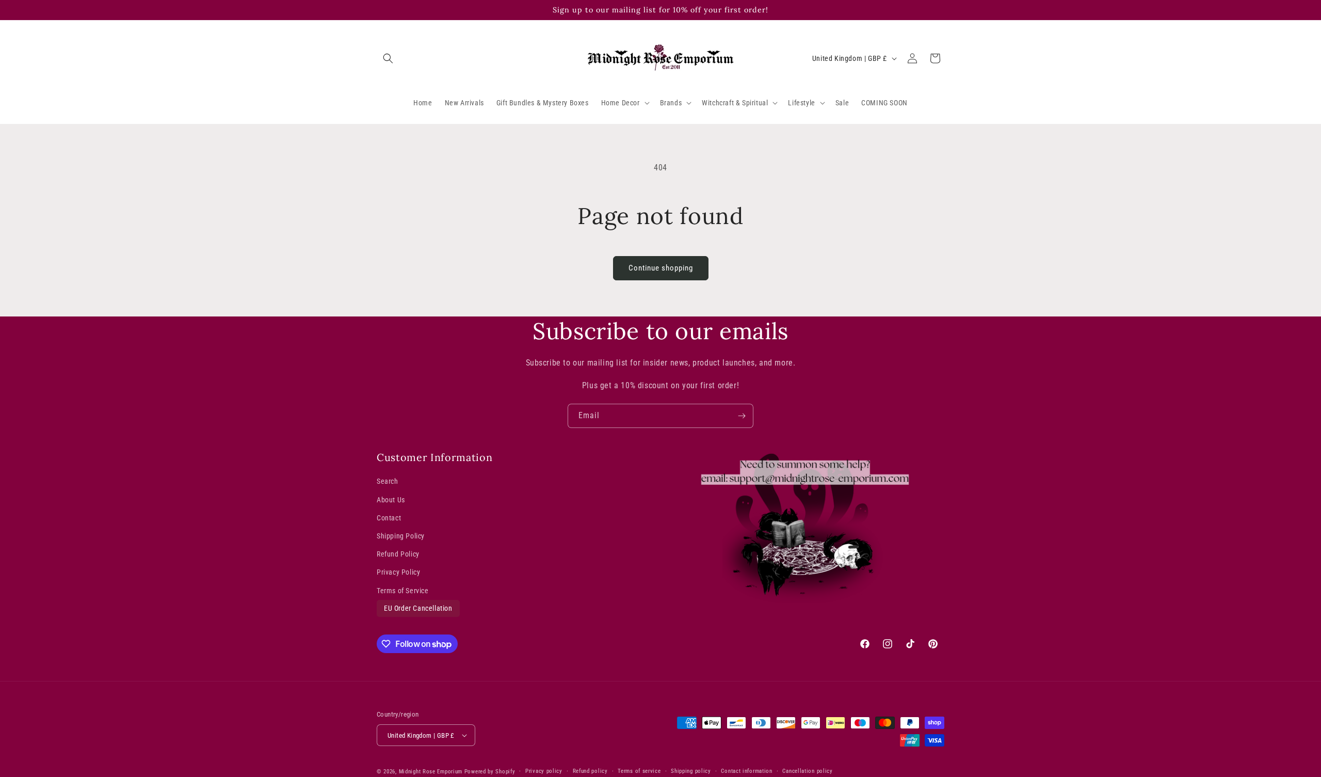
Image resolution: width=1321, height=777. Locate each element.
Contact (389, 518)
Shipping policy (691, 771)
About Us (391, 500)
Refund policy (590, 771)
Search (387, 481)
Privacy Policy (398, 572)
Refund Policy (398, 554)
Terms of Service (403, 590)
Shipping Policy (401, 536)
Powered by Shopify (489, 771)
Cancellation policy (807, 771)
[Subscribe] (741, 416)
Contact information (746, 771)
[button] (388, 58)
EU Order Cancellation (418, 608)
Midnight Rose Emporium (430, 771)
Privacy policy (543, 771)
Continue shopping (661, 268)
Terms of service (639, 771)
